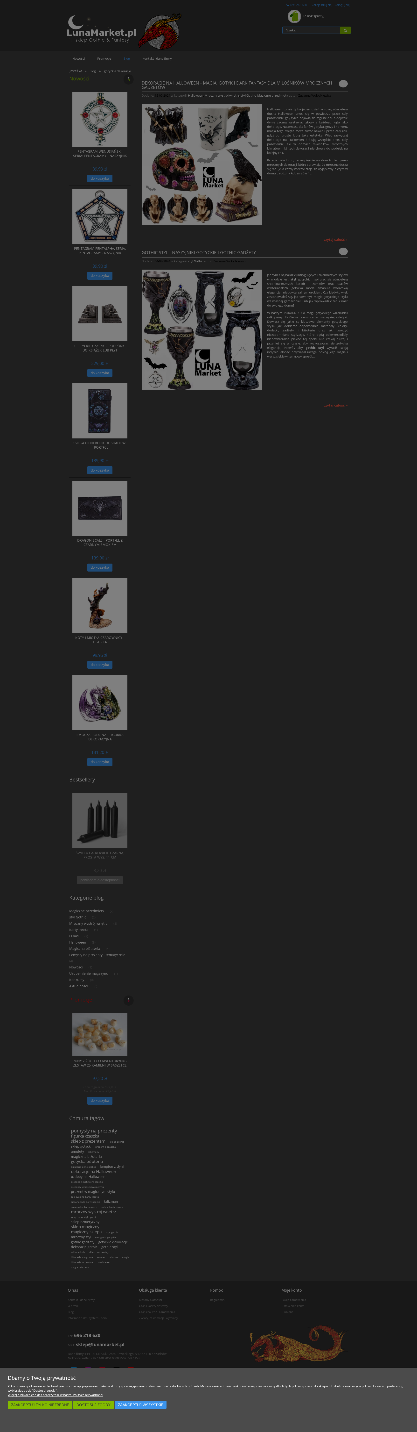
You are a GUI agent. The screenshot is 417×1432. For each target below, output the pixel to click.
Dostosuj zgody (93, 1405)
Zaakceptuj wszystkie (140, 1405)
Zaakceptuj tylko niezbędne (40, 1405)
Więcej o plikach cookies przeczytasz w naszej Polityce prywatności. (55, 1395)
